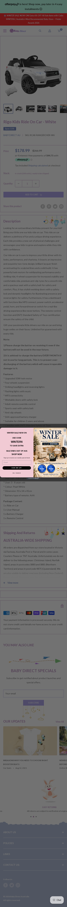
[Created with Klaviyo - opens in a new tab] (33, 478)
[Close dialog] (65, 430)
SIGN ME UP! (17, 468)
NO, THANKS (17, 473)
